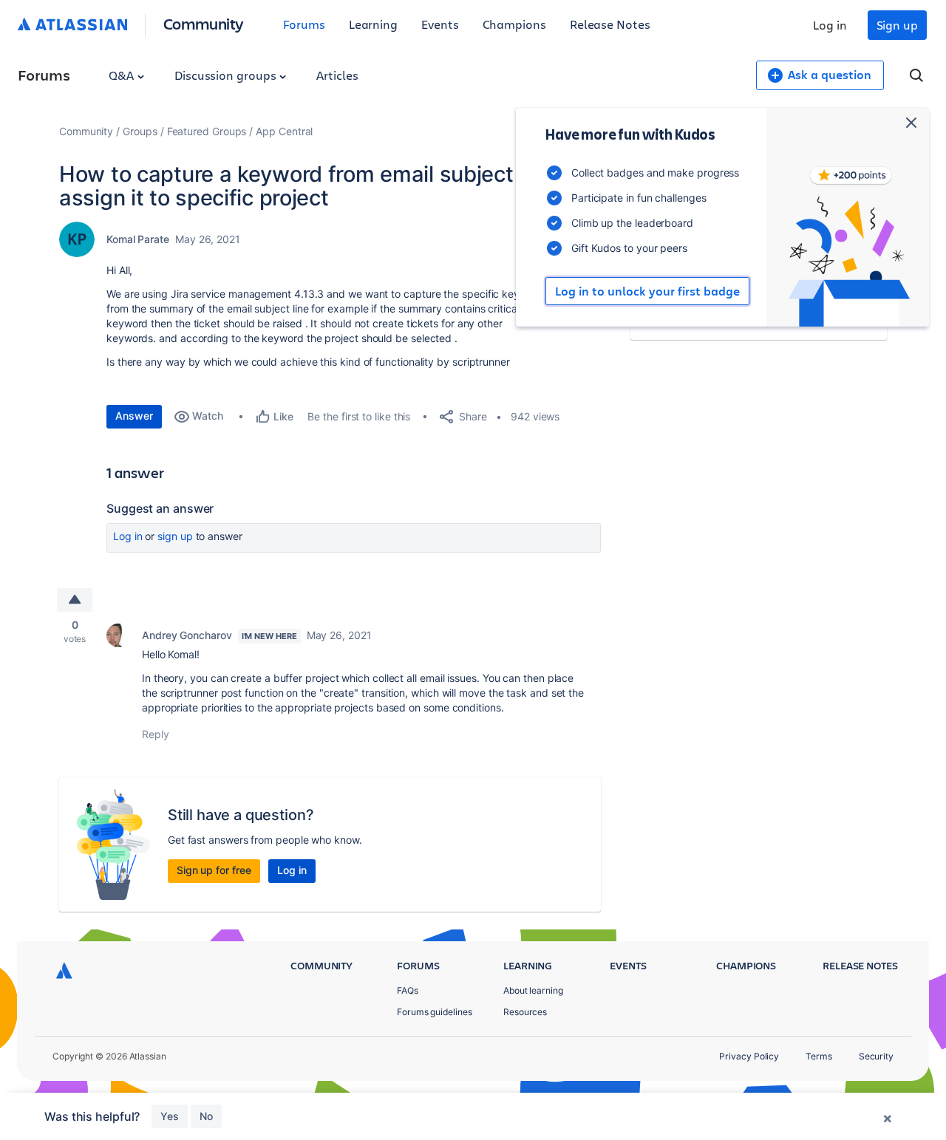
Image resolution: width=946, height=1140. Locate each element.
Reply (155, 734)
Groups (140, 131)
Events (440, 24)
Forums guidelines (434, 1011)
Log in (830, 25)
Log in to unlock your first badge (647, 291)
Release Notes (610, 24)
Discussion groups (226, 75)
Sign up (897, 25)
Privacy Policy (749, 1056)
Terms (819, 1056)
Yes (169, 1116)
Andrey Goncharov (187, 635)
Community (203, 23)
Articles (337, 75)
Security (876, 1056)
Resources (525, 1011)
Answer (134, 415)
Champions (514, 24)
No (206, 1116)
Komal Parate (137, 239)
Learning (373, 24)
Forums (304, 24)
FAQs (407, 990)
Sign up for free (214, 870)
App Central (284, 131)
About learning (533, 990)
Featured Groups (207, 131)
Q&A (123, 75)
